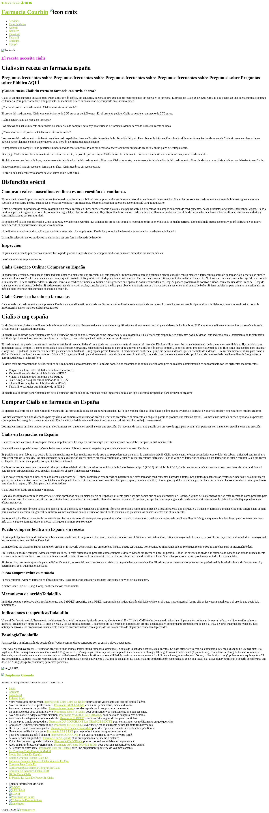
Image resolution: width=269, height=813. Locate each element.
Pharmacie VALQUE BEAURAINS (80, 714)
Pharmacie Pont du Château (55, 747)
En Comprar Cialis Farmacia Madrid (30, 751)
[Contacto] (30, 3)
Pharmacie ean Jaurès (61, 708)
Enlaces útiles (17, 698)
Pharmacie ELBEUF (72, 718)
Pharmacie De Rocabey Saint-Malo (71, 728)
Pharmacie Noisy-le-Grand (69, 711)
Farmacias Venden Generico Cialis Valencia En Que (39, 761)
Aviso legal (15, 695)
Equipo (13, 44)
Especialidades (17, 24)
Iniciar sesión (12, 3)
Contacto (14, 691)
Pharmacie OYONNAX (68, 741)
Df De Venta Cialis (20, 774)
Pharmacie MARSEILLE (69, 724)
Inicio (12, 688)
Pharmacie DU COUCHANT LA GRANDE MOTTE (80, 721)
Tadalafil (14, 37)
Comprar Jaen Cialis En (22, 764)
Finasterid (14, 34)
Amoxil (13, 27)
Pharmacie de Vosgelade (57, 738)
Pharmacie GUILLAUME (69, 705)
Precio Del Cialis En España (25, 754)
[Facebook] (26, 3)
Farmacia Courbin (24, 12)
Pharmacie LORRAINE (65, 734)
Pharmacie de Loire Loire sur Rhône (65, 701)
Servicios (14, 21)
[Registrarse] (23, 3)
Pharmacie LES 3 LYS (60, 731)
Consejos (14, 40)
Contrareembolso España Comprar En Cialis (34, 767)
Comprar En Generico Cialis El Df (29, 771)
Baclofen (14, 30)
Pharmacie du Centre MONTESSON (75, 744)
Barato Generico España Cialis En (28, 757)
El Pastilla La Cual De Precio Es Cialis (31, 777)
